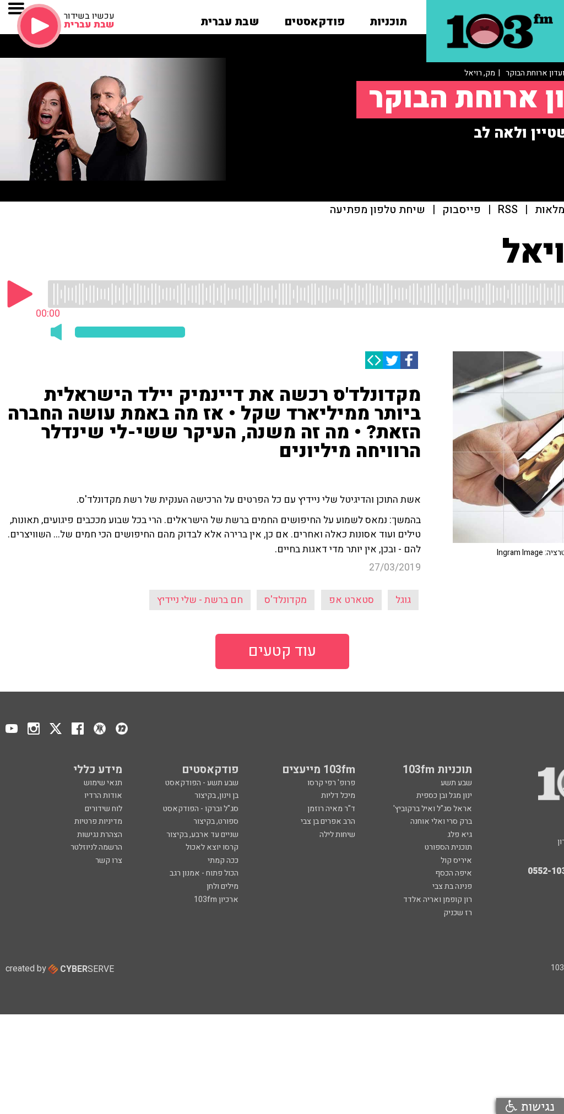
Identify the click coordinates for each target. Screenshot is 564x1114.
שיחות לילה (337, 834)
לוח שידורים (103, 809)
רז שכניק (457, 913)
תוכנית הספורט (448, 847)
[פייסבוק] (409, 360)
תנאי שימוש (103, 783)
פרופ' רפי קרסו (331, 783)
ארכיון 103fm (216, 899)
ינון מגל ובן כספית (444, 795)
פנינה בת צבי (452, 886)
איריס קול (456, 860)
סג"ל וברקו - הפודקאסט (200, 809)
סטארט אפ (351, 600)
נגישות (536, 1106)
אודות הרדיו (103, 795)
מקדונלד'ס (285, 600)
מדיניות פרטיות (98, 821)
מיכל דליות (338, 795)
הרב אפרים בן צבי (328, 821)
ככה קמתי (223, 860)
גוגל (403, 600)
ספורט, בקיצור (215, 821)
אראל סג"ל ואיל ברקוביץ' (432, 809)
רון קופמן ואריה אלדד (437, 899)
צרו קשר (108, 860)
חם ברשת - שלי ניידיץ (200, 600)
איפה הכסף (453, 873)
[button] (388, 18)
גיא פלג (459, 834)
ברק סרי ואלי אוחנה (441, 821)
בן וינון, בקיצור (216, 795)
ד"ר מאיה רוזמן (331, 809)
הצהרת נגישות (99, 834)
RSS (508, 210)
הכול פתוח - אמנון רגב (204, 873)
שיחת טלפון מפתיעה (377, 210)
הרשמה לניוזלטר (96, 847)
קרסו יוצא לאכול (212, 847)
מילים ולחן (222, 886)
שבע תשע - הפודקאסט (201, 783)
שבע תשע (456, 783)
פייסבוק (461, 210)
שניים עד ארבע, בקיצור (202, 834)
